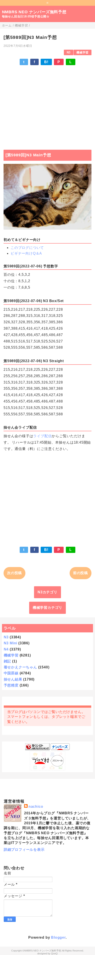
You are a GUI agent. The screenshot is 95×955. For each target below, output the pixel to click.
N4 (6, 649)
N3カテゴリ (47, 592)
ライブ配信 (42, 436)
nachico (35, 806)
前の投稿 (80, 573)
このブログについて (27, 248)
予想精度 (11, 685)
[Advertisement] (47, 105)
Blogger (58, 937)
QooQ (54, 953)
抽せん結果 (13, 679)
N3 (69, 52)
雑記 (7, 661)
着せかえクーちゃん (20, 667)
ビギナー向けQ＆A (26, 253)
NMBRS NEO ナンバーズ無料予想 (34, 12)
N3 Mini (10, 643)
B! (46, 62)
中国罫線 (11, 673)
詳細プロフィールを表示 (24, 849)
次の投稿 (14, 573)
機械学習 (82, 52)
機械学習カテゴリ (47, 607)
